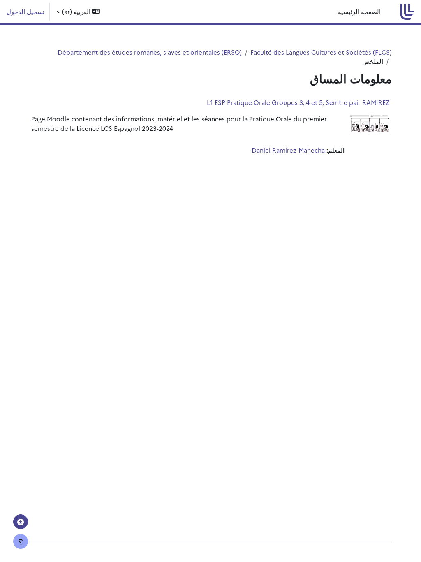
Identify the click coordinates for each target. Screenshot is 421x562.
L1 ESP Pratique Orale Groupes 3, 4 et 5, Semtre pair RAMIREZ (298, 102)
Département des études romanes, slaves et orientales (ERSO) (150, 52)
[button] (78, 11)
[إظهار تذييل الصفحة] (20, 541)
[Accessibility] (20, 521)
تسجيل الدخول (25, 11)
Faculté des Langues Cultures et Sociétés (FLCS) (321, 52)
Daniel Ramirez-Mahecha (288, 150)
